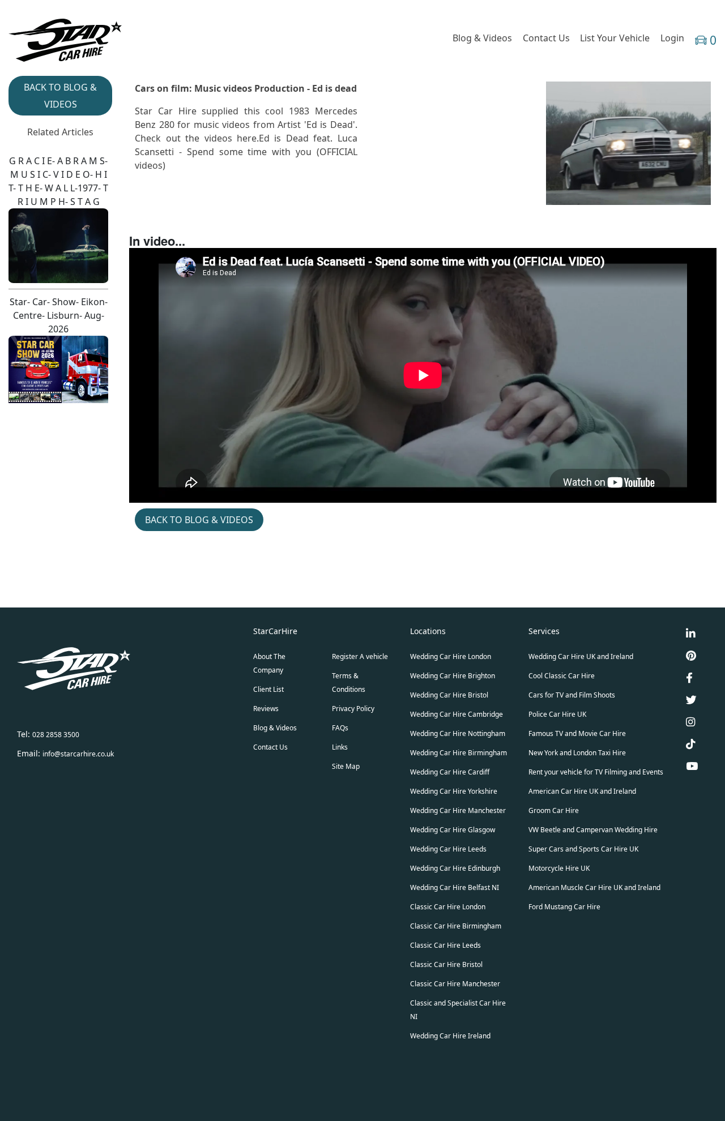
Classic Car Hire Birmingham (455, 926)
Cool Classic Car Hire (561, 676)
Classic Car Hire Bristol (446, 964)
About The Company (269, 663)
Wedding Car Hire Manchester (458, 810)
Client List (268, 689)
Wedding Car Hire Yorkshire (453, 791)
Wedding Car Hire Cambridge (456, 714)
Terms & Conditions (348, 682)
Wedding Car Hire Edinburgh (455, 868)
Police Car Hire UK (557, 714)
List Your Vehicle (615, 38)
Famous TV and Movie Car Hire (577, 733)
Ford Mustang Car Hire (564, 907)
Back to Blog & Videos (199, 520)
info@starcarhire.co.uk (78, 754)
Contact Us (546, 38)
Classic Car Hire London (447, 907)
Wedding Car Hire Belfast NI (454, 887)
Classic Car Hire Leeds (445, 945)
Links (340, 747)
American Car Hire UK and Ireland (582, 791)
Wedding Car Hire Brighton (452, 676)
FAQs (340, 728)
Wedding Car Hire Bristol (449, 695)
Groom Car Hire (553, 810)
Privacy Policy (353, 708)
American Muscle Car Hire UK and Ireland (594, 887)
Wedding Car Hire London (450, 656)
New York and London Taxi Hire (577, 753)
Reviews (266, 708)
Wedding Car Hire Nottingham (457, 733)
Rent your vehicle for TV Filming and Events (595, 772)
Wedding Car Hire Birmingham (458, 753)
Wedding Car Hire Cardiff (449, 772)
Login (672, 38)
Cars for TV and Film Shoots (571, 695)
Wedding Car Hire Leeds (448, 849)
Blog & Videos (482, 38)
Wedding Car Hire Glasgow (452, 830)
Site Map (346, 766)
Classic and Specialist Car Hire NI (458, 1009)
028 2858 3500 (55, 734)
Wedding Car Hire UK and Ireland (580, 656)
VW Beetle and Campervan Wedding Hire (593, 830)
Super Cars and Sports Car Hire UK (583, 849)
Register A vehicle (360, 656)
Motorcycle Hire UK (559, 868)
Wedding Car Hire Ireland (450, 1036)
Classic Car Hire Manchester (455, 984)
